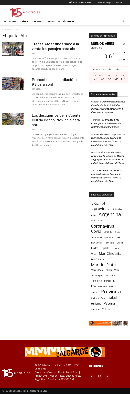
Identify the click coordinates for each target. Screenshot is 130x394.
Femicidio (109, 242)
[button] (124, 21)
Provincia (111, 291)
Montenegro (96, 275)
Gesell (120, 242)
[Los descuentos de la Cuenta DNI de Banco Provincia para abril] (13, 119)
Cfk (107, 220)
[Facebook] (91, 376)
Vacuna (109, 303)
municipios (110, 275)
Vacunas (95, 308)
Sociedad (50, 21)
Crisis (117, 232)
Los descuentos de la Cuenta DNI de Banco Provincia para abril (56, 120)
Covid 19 (108, 231)
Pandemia (96, 280)
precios (95, 292)
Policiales (36, 21)
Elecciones (97, 242)
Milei (116, 270)
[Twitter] (107, 376)
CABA (100, 220)
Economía (108, 237)
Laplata (105, 248)
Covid (96, 231)
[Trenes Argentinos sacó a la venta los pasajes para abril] (13, 49)
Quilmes (95, 298)
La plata (115, 248)
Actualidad (10, 21)
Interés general (66, 21)
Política (23, 21)
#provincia (101, 208)
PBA (93, 286)
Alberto (117, 209)
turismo (96, 303)
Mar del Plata (103, 264)
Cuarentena (96, 237)
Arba (93, 215)
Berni (93, 220)
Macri (93, 254)
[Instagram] (99, 376)
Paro (115, 281)
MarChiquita (97, 259)
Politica (112, 286)
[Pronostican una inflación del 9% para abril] (13, 83)
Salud (113, 297)
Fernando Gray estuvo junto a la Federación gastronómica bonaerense (106, 123)
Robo (103, 298)
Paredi (107, 280)
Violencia (106, 309)
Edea (117, 237)
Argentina (110, 214)
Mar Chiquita (110, 253)
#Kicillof (98, 203)
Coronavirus (102, 226)
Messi (109, 270)
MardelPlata (97, 269)
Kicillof (94, 248)
